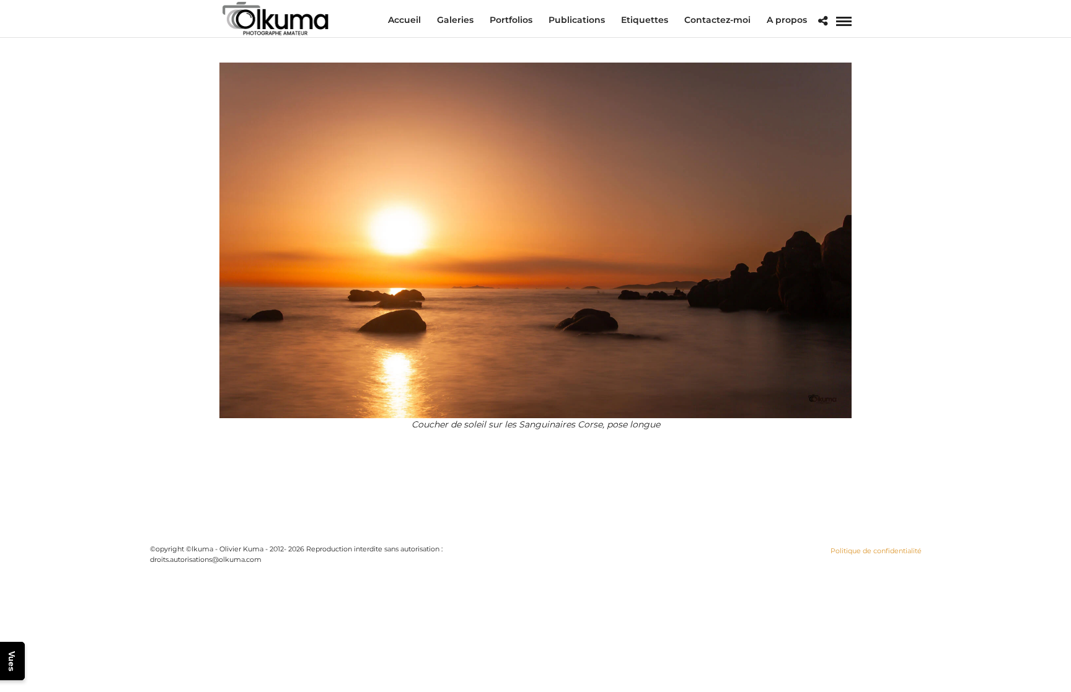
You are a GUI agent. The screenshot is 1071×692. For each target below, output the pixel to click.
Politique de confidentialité (876, 550)
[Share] (822, 21)
